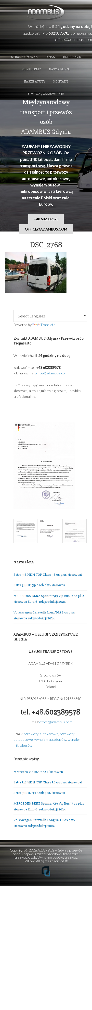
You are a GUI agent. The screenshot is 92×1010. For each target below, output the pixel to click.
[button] (25, 532)
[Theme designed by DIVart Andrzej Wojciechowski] (46, 875)
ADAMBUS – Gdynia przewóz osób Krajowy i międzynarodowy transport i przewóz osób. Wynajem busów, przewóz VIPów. (47, 855)
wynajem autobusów (50, 739)
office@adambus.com (73, 39)
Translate (47, 325)
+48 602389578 (46, 219)
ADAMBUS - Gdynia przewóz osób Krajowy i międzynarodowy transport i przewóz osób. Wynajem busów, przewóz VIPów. (46, 12)
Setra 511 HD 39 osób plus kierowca (39, 585)
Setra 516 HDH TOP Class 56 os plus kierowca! (47, 575)
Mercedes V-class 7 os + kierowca (38, 772)
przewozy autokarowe (41, 734)
